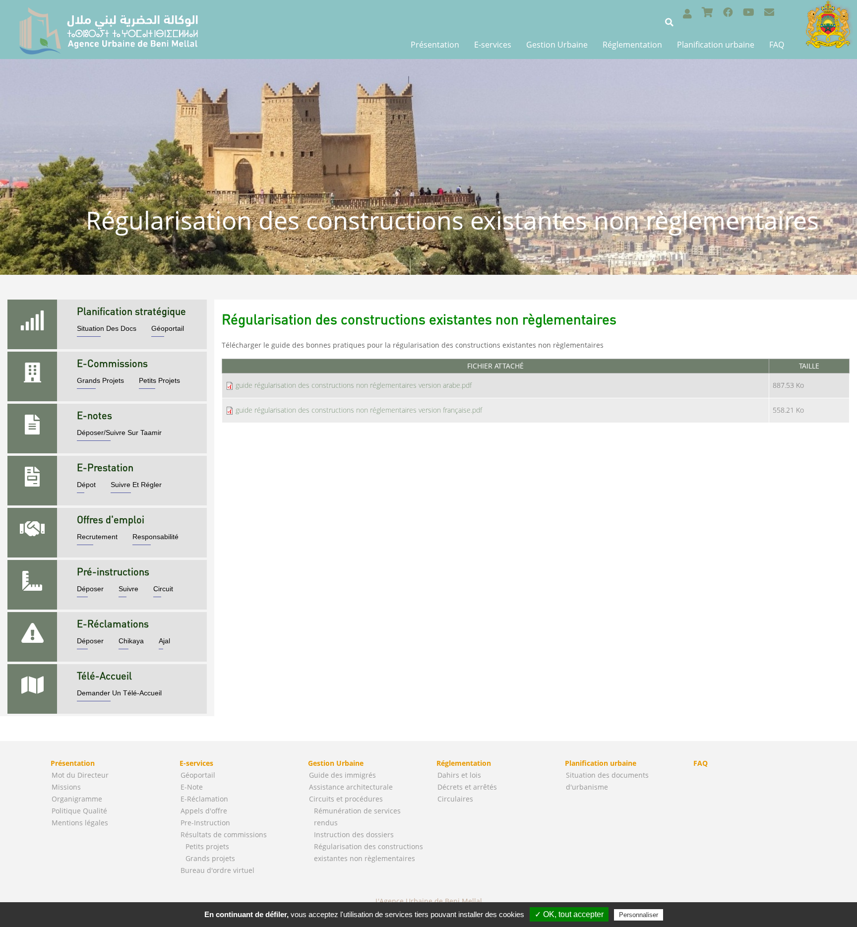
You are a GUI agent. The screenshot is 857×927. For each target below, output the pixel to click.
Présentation (435, 44)
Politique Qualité (79, 810)
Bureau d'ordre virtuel (217, 870)
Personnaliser (638, 915)
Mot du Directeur (80, 775)
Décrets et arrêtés (467, 787)
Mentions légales (80, 822)
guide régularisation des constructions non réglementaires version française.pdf (359, 410)
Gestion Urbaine (557, 44)
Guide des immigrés (342, 775)
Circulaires (455, 798)
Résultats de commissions (224, 834)
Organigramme (77, 798)
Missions (66, 787)
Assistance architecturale (351, 787)
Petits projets (207, 846)
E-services (492, 44)
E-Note (192, 787)
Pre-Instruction (205, 822)
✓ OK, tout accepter (569, 914)
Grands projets (210, 858)
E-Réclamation (204, 798)
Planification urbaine (715, 44)
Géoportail (198, 775)
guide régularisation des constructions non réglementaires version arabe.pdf (354, 385)
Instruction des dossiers (354, 834)
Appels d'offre (204, 810)
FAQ (776, 44)
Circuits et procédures (346, 798)
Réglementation (632, 44)
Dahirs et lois (459, 775)
